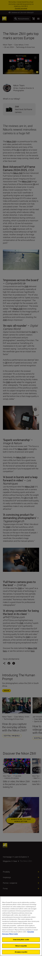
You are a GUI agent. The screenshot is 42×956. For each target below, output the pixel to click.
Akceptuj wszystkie (21, 952)
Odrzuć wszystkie (21, 946)
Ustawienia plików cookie (21, 940)
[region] (21, 926)
